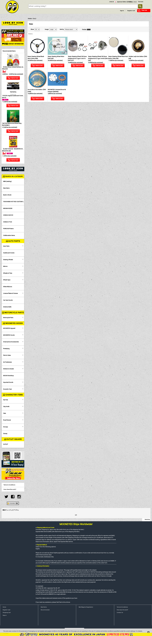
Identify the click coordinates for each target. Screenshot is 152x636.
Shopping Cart (7, 612)
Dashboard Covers (8, 253)
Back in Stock (7, 195)
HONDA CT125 (7, 222)
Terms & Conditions (9, 485)
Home (4, 607)
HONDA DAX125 (8, 215)
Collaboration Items (9, 235)
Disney (5, 433)
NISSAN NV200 (7, 208)
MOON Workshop (8, 375)
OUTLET (5, 444)
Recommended (45, 610)
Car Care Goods (8, 300)
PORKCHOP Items (8, 228)
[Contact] (13, 43)
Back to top (147, 519)
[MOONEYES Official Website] (13, 31)
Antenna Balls (7, 307)
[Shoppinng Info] (13, 39)
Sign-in (122, 10)
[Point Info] (13, 35)
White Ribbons (7, 286)
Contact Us (120, 612)
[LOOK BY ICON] (13, 23)
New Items (6, 188)
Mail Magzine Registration (86, 607)
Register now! (131, 10)
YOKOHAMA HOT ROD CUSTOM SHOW (13, 201)
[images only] (89, 29)
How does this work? (10, 489)
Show (32, 29)
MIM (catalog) (7, 181)
